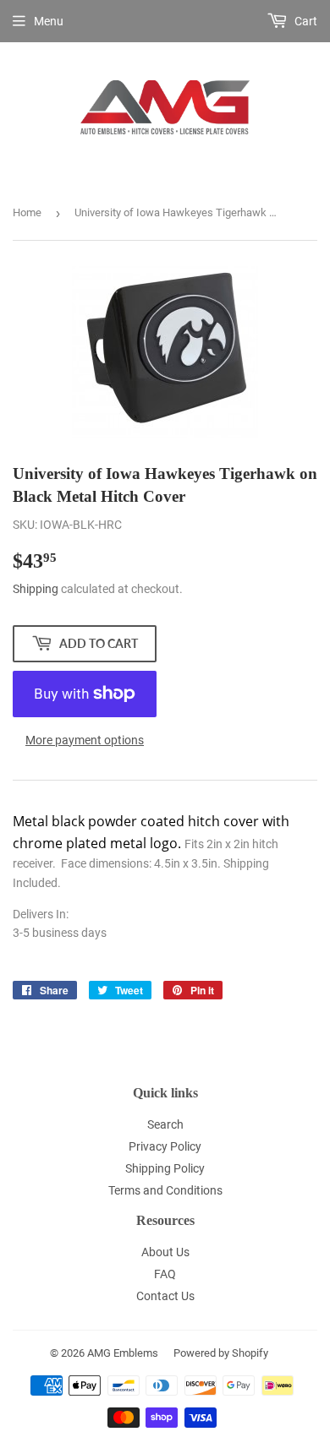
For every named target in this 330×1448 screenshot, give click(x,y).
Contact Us (165, 1296)
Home (27, 212)
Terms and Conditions (165, 1190)
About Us (165, 1252)
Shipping (35, 589)
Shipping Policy (165, 1168)
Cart (304, 21)
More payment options (84, 740)
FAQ (165, 1274)
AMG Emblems (122, 1353)
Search (165, 1124)
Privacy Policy (165, 1146)
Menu (48, 21)
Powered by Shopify (220, 1353)
